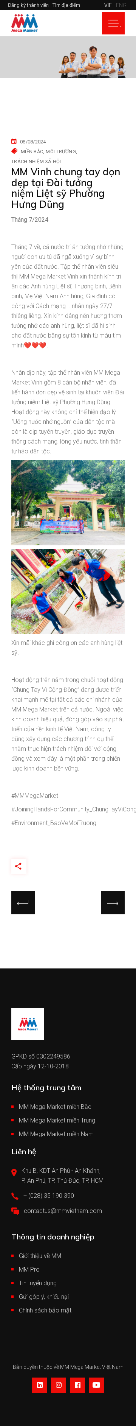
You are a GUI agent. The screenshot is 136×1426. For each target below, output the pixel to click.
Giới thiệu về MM (40, 1255)
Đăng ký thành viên (28, 5)
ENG (121, 5)
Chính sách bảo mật (45, 1310)
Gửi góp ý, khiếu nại (44, 1296)
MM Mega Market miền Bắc (55, 1106)
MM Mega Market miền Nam (56, 1134)
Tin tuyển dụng (38, 1283)
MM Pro (29, 1269)
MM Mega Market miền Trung (57, 1120)
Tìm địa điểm (66, 5)
